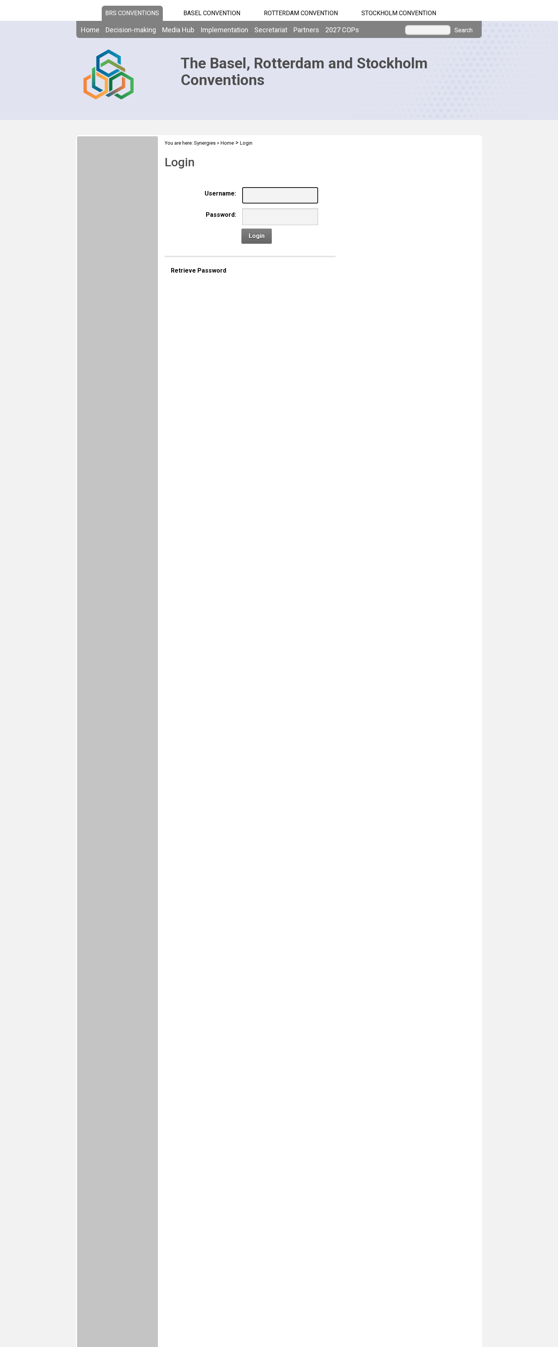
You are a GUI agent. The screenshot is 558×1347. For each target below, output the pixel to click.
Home (227, 143)
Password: (221, 214)
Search (463, 30)
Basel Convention (211, 13)
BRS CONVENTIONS (132, 13)
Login (246, 143)
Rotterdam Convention (301, 13)
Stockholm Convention (398, 13)
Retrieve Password (198, 270)
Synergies (205, 143)
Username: (220, 193)
